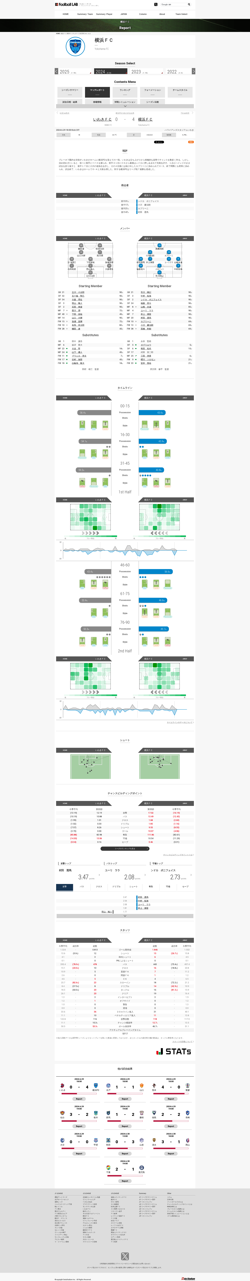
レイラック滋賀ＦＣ (118, 1216)
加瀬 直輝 (77, 321)
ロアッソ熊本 (115, 1237)
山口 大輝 (77, 318)
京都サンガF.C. (60, 1225)
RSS (191, 142)
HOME (66, 14)
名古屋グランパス (61, 1223)
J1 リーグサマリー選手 (147, 1199)
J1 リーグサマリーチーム (148, 1197)
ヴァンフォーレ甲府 (90, 1221)
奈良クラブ (115, 1221)
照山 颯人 (77, 303)
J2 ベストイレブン (145, 1209)
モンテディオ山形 (89, 1206)
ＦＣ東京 (58, 1209)
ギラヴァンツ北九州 (118, 1235)
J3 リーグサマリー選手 (147, 1214)
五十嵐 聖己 (78, 296)
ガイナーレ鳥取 (116, 1223)
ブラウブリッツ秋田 (90, 1204)
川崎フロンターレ (61, 1216)
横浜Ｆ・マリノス (61, 1218)
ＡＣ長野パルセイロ (118, 1209)
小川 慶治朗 (147, 325)
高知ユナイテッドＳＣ (119, 1232)
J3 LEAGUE (115, 1193)
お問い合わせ (144, 1264)
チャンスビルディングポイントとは (177, 855)
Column (143, 14)
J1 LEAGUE (59, 1193)
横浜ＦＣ (145, 119)
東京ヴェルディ (60, 1211)
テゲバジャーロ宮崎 (90, 1242)
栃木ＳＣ (114, 1199)
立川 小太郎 (78, 292)
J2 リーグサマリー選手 (147, 1206)
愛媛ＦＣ (114, 1230)
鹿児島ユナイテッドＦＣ (119, 1239)
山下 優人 (77, 352)
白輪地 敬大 (78, 363)
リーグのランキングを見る (125, 849)
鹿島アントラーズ (61, 1197)
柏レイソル (59, 1206)
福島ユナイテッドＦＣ (119, 1197)
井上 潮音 (146, 314)
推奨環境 (111, 1264)
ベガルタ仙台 (87, 1202)
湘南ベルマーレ (88, 1218)
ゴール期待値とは (173, 1216)
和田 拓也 (146, 348)
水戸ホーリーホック (62, 1199)
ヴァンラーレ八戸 (89, 1199)
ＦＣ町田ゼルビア (61, 1214)
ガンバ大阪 (59, 1228)
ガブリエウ (146, 345)
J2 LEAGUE (87, 1193)
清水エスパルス (60, 1221)
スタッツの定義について (182, 1042)
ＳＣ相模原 (115, 1204)
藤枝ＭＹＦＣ (87, 1230)
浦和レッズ (59, 1202)
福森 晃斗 (146, 303)
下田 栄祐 (77, 314)
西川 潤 (76, 310)
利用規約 (104, 1264)
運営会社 (135, 1264)
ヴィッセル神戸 (60, 1232)
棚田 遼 (76, 329)
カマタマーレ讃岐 (117, 1228)
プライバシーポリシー (123, 1264)
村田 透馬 (146, 318)
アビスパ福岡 (59, 1239)
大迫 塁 (76, 348)
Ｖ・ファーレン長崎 (62, 1242)
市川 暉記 (146, 292)
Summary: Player (104, 14)
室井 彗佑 (146, 363)
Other (169, 1193)
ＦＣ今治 (86, 1235)
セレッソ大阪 (59, 1230)
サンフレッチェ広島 (62, 1237)
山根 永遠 (146, 307)
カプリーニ (146, 321)
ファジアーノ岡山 (61, 1235)
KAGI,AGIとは (172, 1206)
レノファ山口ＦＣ (117, 1225)
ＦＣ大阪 (114, 1218)
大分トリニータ (88, 1239)
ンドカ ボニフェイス (151, 299)
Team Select (181, 14)
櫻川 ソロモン (148, 359)
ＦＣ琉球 (114, 1242)
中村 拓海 (146, 296)
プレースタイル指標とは (175, 1209)
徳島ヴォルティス (89, 1232)
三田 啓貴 (146, 356)
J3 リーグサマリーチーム (148, 1211)
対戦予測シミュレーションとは (178, 1214)
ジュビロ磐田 (87, 1228)
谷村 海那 (77, 359)
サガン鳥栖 (87, 1237)
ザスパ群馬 (115, 1202)
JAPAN (123, 14)
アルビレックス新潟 (90, 1223)
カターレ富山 (87, 1225)
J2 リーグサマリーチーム (148, 1204)
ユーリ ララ (147, 310)
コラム (169, 1197)
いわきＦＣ (102, 119)
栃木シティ (87, 1211)
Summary (142, 1193)
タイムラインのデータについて (179, 722)
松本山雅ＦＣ (115, 1206)
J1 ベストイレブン (145, 1202)
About (162, 14)
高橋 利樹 (146, 329)
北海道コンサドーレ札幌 (91, 1197)
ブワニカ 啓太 (79, 356)
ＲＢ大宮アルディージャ (91, 1214)
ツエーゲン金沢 (116, 1211)
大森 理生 (77, 299)
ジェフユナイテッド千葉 (63, 1204)
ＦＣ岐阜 (114, 1214)
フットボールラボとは (175, 1202)
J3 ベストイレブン (145, 1216)
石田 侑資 (77, 307)
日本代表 (170, 1199)
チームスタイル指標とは (175, 1211)
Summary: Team (85, 14)
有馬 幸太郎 (78, 325)
